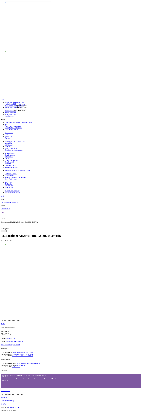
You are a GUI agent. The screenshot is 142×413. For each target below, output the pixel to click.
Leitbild (7, 158)
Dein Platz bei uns (14, 106)
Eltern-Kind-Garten (11, 179)
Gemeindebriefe (9, 162)
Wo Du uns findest (15, 102)
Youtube (3, 404)
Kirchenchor (8, 184)
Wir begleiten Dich (15, 104)
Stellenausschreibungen (12, 160)
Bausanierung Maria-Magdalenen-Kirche (17, 170)
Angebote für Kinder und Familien (15, 177)
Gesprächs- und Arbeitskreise (14, 150)
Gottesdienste (9, 133)
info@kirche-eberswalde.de (9, 202)
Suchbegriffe (5, 229)
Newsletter (8, 164)
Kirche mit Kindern (11, 174)
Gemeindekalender (10, 153)
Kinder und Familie (15, 141)
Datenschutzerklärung (7, 401)
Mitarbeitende (9, 157)
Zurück (3, 324)
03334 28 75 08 (5, 209)
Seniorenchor (9, 187)
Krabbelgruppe (9, 175)
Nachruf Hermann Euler (12, 191)
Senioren (7, 146)
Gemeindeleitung (10, 155)
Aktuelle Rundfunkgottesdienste (10, 345)
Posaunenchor (9, 186)
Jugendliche (8, 143)
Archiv (11, 167)
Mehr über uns (13, 107)
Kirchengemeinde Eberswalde (18, 122)
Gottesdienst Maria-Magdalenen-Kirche (28, 363)
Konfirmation (9, 136)
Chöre (11, 148)
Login (2, 196)
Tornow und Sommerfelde (13, 126)
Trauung (7, 138)
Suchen (4, 231)
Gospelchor (8, 182)
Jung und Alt (8, 145)
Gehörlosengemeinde (11, 129)
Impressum (4, 397)
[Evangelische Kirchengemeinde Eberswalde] (71, 49)
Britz (6, 124)
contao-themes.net (13, 407)
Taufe (6, 134)
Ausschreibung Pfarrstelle (12, 192)
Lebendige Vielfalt (10, 165)
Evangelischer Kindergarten (13, 128)
